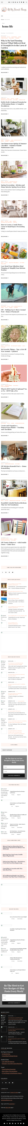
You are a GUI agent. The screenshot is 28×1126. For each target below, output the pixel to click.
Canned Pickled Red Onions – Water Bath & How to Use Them (17, 626)
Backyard (3, 306)
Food (6, 262)
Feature (12, 591)
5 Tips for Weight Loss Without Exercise (15, 697)
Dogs (12, 711)
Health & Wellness (14, 262)
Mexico (9, 598)
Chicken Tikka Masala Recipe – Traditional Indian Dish (16, 958)
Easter (12, 674)
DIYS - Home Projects (16, 140)
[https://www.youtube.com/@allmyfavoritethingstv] (12, 1082)
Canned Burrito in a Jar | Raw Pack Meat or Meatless (16, 618)
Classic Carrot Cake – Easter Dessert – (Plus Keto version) (18, 825)
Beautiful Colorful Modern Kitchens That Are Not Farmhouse (14, 504)
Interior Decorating (6, 99)
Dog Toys (7, 345)
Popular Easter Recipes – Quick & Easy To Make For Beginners (16, 678)
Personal (14, 598)
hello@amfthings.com (6, 1100)
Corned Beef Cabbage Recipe (9, 1056)
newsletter (12, 1104)
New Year (20, 722)
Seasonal (11, 38)
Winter (15, 222)
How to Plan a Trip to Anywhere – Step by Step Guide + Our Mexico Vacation (16, 602)
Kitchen (15, 99)
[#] (2, 572)
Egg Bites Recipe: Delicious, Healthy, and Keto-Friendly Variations (18, 815)
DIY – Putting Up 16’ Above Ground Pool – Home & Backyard (13, 311)
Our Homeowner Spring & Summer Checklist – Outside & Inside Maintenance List (14, 145)
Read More (4, 72)
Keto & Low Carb (18, 615)
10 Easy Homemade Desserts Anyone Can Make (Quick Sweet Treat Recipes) (17, 687)
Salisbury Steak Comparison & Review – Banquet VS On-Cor (17, 594)
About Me (8, 1107)
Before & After (5, 539)
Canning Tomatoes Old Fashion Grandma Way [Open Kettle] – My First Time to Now (16, 611)
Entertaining (8, 385)
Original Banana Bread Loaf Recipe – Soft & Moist (17, 792)
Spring (7, 141)
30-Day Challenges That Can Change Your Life (17, 725)
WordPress (19, 1118)
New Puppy (15, 711)
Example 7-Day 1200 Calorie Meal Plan (12, 1063)
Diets (12, 693)
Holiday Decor (13, 181)
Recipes (22, 674)
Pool (6, 307)
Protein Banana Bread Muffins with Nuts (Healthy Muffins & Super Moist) (18, 949)
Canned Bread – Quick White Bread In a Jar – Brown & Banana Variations (17, 587)
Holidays (15, 385)
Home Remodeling (19, 423)
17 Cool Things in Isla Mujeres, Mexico (12, 1073)
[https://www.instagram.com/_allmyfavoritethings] (2, 1082)
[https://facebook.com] (5, 572)
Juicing (19, 732)
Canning (12, 583)
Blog (8, 98)
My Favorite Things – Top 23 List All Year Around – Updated (13, 350)
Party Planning (5, 386)
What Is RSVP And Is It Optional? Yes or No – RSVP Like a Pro (14, 390)
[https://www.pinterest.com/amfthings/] (9, 1082)
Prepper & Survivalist (13, 607)
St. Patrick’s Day (6, 1054)
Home (17, 98)
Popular (3, 347)
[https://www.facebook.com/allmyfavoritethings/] (5, 1082)
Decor (12, 98)
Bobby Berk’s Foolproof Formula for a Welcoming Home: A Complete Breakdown (13, 104)
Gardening (17, 663)
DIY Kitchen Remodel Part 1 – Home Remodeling (13, 467)
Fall (11, 221)
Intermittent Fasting (13, 694)
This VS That (20, 591)
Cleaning (7, 140)
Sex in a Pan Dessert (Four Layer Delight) (18, 916)
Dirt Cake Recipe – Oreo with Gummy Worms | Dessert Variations (17, 832)
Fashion (22, 701)
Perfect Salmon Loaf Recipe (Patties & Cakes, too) (17, 804)
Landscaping (4, 38)
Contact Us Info (14, 1092)
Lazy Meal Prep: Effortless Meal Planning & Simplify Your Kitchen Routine (13, 268)
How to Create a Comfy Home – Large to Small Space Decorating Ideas (13, 226)
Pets (24, 345)
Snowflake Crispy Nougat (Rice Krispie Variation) (18, 929)
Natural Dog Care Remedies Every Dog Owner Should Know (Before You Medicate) (17, 714)
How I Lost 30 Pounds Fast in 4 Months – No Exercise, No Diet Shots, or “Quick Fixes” (17, 737)
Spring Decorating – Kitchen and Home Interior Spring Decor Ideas (13, 186)
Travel (17, 598)
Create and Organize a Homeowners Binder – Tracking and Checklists (12, 427)
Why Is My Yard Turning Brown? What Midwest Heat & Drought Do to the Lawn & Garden (14, 44)
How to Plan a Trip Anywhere (9, 1071)
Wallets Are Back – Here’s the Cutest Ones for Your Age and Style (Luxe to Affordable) (17, 704)
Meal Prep (3, 263)
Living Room (22, 99)
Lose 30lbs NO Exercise (8, 1061)
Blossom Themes (6, 1118)
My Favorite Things (16, 345)
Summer (17, 38)
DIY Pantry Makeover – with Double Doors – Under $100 (13, 543)
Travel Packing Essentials (9, 1069)
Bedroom (3, 98)
